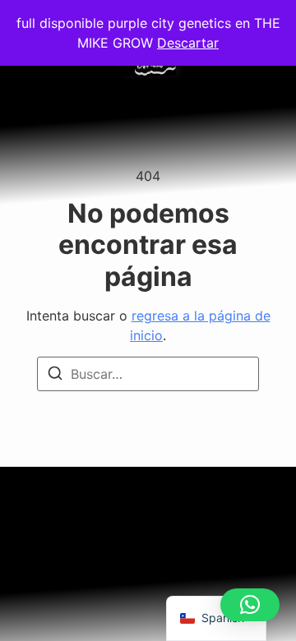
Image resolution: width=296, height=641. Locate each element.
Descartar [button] (188, 43)
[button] (250, 604)
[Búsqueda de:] (148, 374)
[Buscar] (55, 375)
